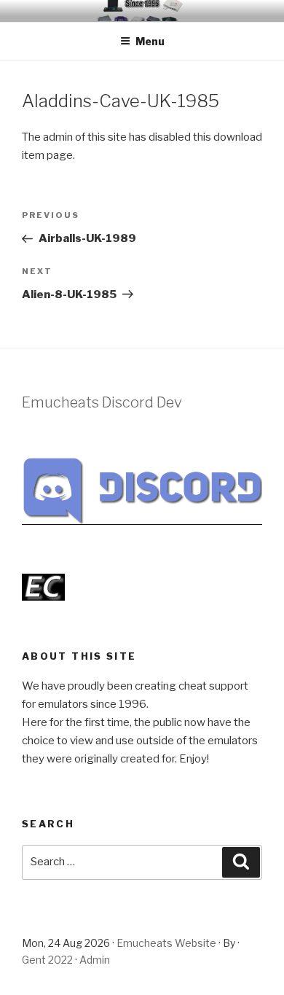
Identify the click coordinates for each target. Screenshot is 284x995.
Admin (94, 959)
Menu (150, 41)
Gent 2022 (47, 959)
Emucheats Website (166, 943)
